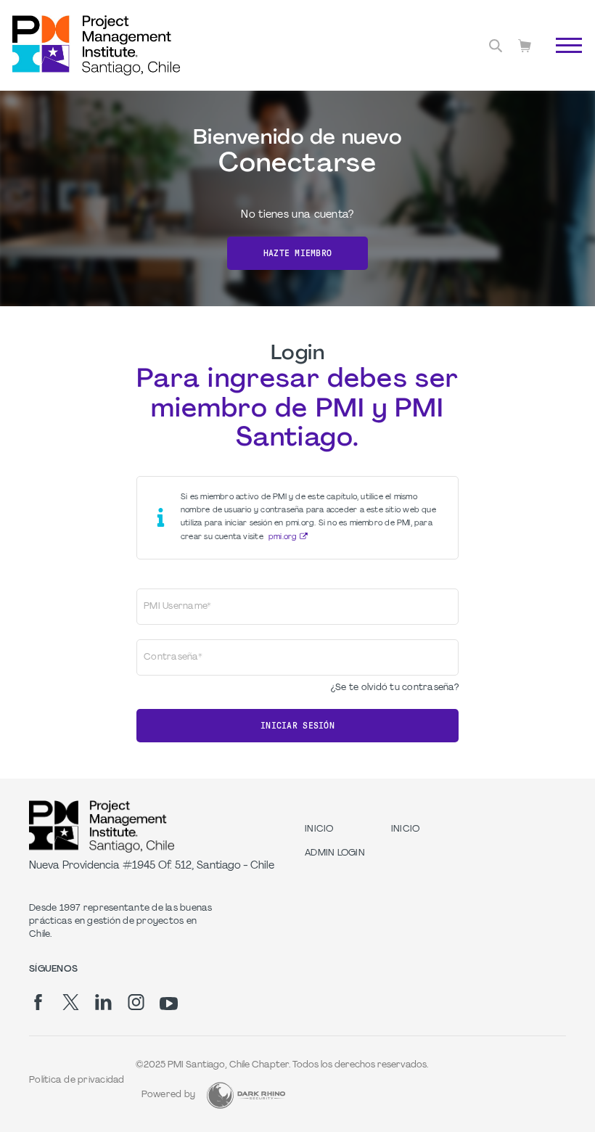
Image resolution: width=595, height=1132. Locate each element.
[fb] (38, 1002)
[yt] (169, 1003)
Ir (561, 62)
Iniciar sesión (297, 726)
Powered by (168, 1095)
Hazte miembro (297, 253)
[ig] (136, 1002)
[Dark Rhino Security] (246, 1095)
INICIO (319, 829)
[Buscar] (495, 46)
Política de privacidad (77, 1080)
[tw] (71, 1002)
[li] (103, 1002)
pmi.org (283, 537)
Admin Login (335, 853)
